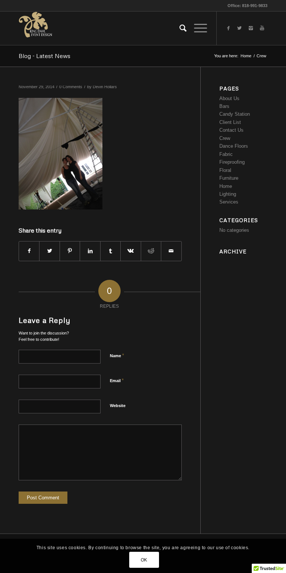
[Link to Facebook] (228, 28)
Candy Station (234, 114)
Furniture (228, 178)
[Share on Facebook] (29, 250)
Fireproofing (232, 162)
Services (228, 202)
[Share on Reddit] (151, 250)
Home (246, 56)
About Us (229, 98)
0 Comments (70, 86)
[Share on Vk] (130, 250)
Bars (224, 106)
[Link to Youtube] (261, 28)
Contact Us (231, 130)
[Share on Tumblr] (110, 250)
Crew (261, 56)
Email (117, 380)
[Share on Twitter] (49, 250)
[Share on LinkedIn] (90, 250)
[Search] (179, 28)
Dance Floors (233, 146)
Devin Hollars (105, 86)
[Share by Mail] (171, 250)
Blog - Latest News (44, 56)
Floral (225, 170)
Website (117, 405)
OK (144, 560)
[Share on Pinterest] (70, 250)
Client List (230, 122)
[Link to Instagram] (250, 28)
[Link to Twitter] (239, 28)
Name (117, 355)
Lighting (227, 194)
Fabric (226, 154)
